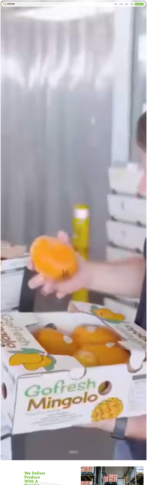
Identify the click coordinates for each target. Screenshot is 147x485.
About (115, 4)
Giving (126, 4)
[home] (9, 4)
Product (121, 4)
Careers (132, 4)
